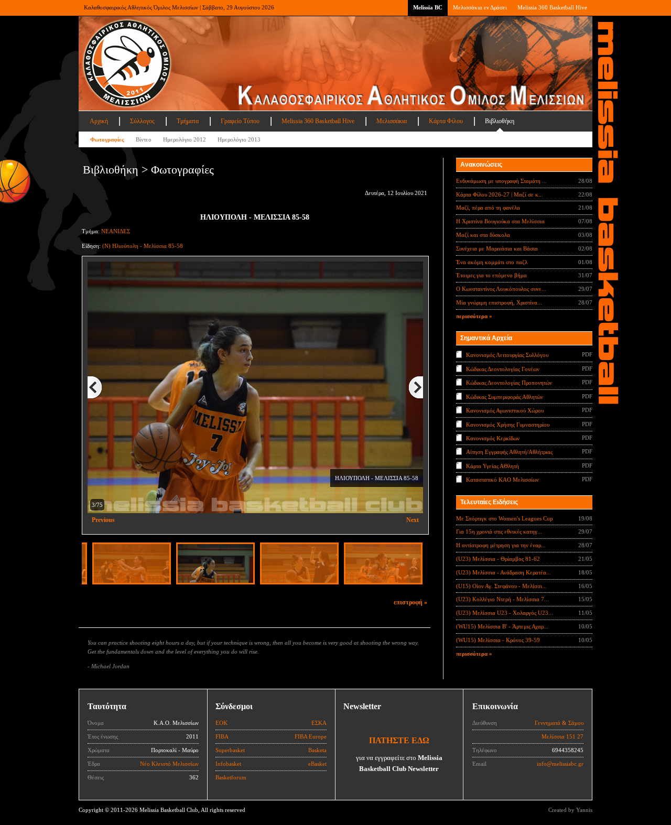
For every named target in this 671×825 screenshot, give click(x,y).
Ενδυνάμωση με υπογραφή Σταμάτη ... (501, 181)
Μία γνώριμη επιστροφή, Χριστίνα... (499, 302)
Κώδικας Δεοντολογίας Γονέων (502, 368)
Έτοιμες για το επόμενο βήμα (491, 275)
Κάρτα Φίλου (446, 121)
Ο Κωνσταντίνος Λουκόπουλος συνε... (501, 289)
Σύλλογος (142, 121)
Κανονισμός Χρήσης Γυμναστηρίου (507, 424)
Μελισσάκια (391, 121)
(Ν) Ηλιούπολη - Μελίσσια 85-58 (142, 246)
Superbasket (230, 750)
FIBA (222, 736)
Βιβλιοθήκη (499, 121)
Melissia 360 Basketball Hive (552, 7)
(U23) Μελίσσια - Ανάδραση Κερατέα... (503, 572)
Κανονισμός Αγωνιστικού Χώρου (505, 410)
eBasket (317, 764)
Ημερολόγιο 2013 (239, 139)
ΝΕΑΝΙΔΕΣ (115, 231)
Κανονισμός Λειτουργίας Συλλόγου (507, 355)
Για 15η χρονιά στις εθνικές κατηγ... (499, 531)
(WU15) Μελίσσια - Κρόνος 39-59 (498, 640)
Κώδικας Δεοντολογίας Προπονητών (509, 382)
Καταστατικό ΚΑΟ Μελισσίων (502, 479)
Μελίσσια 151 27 (562, 736)
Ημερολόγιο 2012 (184, 139)
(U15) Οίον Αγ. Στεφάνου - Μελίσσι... (501, 586)
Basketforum (230, 777)
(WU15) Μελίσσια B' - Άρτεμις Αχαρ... (502, 626)
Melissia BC (427, 7)
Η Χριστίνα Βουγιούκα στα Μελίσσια (500, 221)
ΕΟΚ (221, 723)
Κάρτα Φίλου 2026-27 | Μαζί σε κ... (499, 194)
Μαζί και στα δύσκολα (483, 235)
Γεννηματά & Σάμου (559, 723)
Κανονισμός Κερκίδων (493, 438)
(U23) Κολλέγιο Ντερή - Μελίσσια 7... (502, 599)
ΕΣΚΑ (319, 723)
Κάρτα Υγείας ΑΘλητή (492, 466)
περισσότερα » (474, 316)
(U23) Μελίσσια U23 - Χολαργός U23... (504, 613)
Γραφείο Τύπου (240, 121)
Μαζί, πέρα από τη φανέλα (488, 207)
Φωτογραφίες (107, 139)
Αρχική (99, 121)
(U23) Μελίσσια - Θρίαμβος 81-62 (498, 559)
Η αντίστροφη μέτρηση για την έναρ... (501, 545)
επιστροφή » (410, 602)
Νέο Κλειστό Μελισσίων (169, 764)
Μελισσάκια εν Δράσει (480, 7)
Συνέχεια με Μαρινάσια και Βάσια (497, 248)
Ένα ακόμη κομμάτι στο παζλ (491, 262)
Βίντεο (143, 139)
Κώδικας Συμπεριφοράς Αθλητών (504, 396)
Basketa (317, 750)
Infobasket (228, 764)
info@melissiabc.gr (560, 764)
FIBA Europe (311, 736)
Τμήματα (188, 121)
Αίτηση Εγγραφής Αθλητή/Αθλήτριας (509, 452)
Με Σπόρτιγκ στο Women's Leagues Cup (504, 518)
